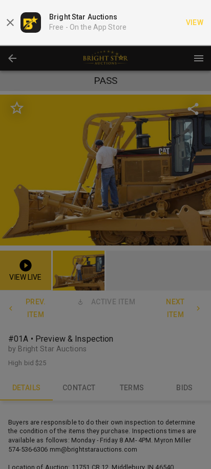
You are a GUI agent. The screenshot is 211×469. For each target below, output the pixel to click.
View (195, 22)
